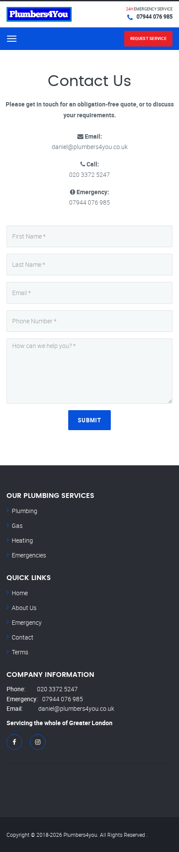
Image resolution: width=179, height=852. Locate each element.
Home (20, 593)
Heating (22, 540)
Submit (89, 420)
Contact (22, 637)
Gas (17, 525)
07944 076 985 (154, 16)
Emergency (27, 622)
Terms (20, 652)
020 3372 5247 (57, 689)
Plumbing (24, 511)
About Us (24, 607)
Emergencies (29, 555)
